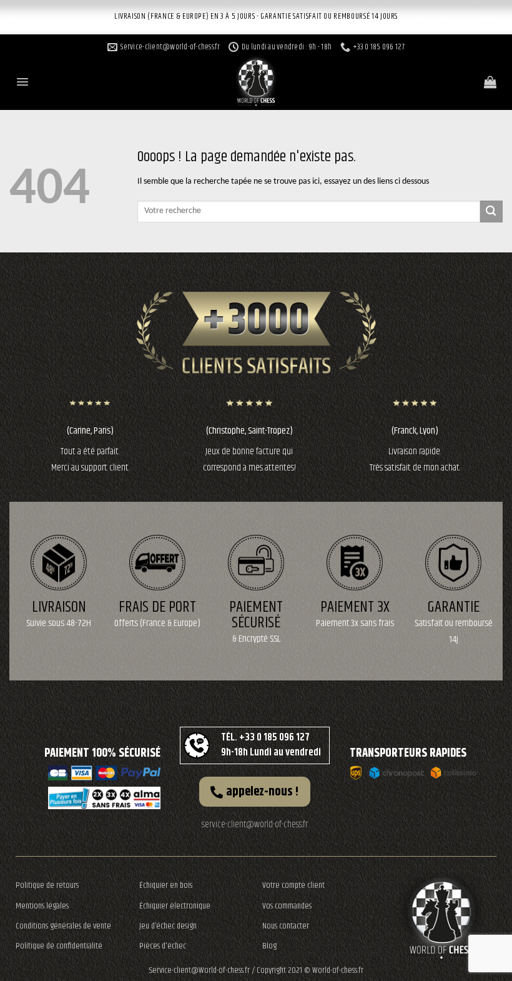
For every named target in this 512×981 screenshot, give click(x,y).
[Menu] (22, 81)
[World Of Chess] (256, 78)
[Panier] (490, 82)
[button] (254, 792)
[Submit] (491, 211)
